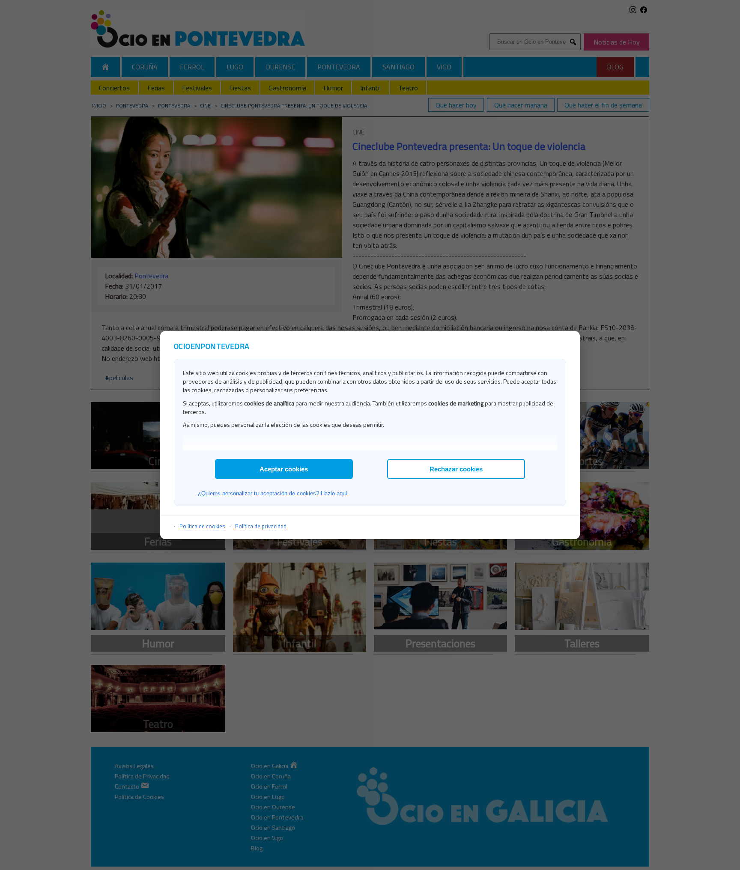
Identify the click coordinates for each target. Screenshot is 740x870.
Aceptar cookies (284, 469)
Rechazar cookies (456, 469)
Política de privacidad (260, 526)
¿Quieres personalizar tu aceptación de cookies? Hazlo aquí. (273, 493)
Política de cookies (202, 526)
